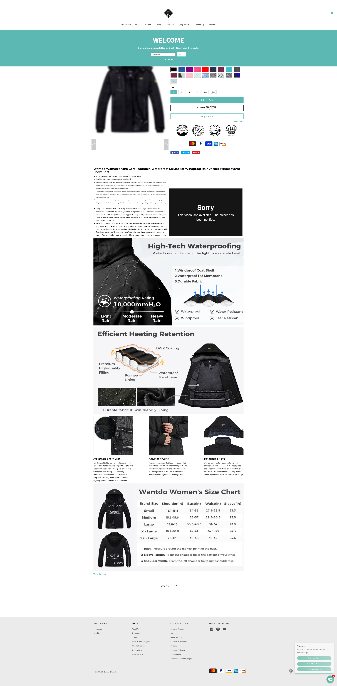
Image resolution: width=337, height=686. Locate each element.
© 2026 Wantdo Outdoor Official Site (105, 672)
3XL (213, 92)
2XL (205, 92)
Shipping (173, 646)
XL (197, 92)
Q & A (174, 586)
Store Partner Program (141, 641)
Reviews (164, 586)
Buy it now (207, 116)
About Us (212, 25)
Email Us (96, 633)
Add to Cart (207, 100)
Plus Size (170, 25)
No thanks (168, 59)
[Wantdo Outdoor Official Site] (168, 13)
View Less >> (100, 574)
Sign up (182, 54)
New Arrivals (126, 25)
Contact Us (97, 629)
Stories (134, 637)
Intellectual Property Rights (181, 658)
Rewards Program (177, 629)
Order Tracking (176, 637)
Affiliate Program (138, 646)
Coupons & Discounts (178, 641)
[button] (330, 679)
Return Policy (238, 121)
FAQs (172, 633)
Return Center (176, 654)
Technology (199, 25)
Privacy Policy (137, 654)
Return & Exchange (177, 650)
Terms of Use (137, 650)
